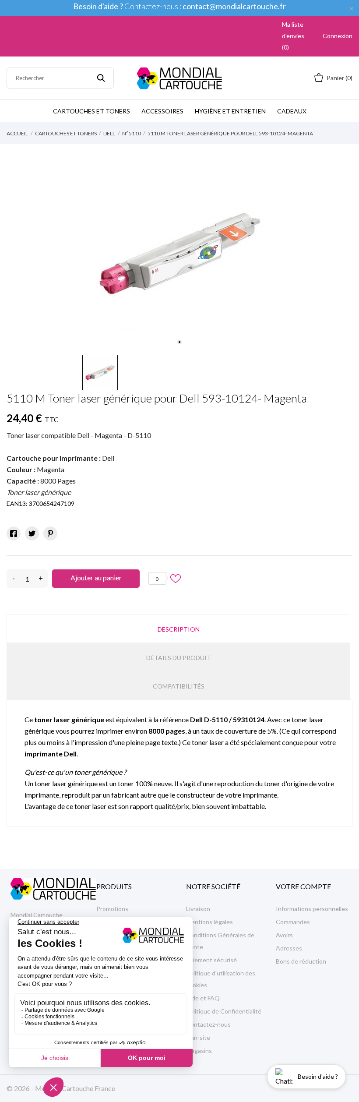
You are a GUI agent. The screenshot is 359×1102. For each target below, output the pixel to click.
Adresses (289, 948)
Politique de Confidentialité (223, 1011)
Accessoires (162, 111)
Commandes (293, 921)
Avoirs (284, 935)
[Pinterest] (50, 533)
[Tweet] (32, 533)
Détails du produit (178, 657)
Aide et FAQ (203, 998)
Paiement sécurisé (211, 960)
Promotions (112, 908)
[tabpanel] (179, 252)
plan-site (198, 1037)
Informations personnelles (312, 908)
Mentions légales (209, 921)
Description (179, 629)
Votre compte (303, 886)
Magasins (199, 1050)
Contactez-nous (208, 1024)
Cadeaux (291, 111)
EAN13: (17, 503)
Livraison (198, 908)
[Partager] (14, 533)
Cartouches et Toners (91, 111)
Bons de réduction (301, 961)
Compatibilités (178, 686)
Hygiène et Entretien (230, 111)
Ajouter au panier (96, 577)
